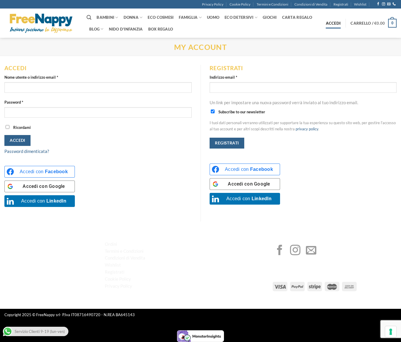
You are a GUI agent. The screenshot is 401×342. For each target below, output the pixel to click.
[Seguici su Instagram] (383, 4)
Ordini (111, 244)
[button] (374, 23)
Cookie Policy (240, 4)
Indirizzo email (231, 77)
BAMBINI (105, 17)
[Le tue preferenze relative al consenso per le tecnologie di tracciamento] (390, 331)
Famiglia (188, 17)
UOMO (213, 17)
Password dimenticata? (26, 151)
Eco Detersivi (239, 17)
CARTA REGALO (297, 17)
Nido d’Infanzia (126, 29)
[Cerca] (89, 17)
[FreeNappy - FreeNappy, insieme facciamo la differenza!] (41, 23)
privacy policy (307, 129)
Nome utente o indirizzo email (39, 77)
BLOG (94, 29)
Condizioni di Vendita (310, 4)
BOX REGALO (160, 29)
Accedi (17, 140)
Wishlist (360, 4)
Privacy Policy (212, 4)
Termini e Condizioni (272, 4)
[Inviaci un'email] (388, 4)
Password (21, 102)
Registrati (340, 4)
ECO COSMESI (160, 17)
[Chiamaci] (394, 4)
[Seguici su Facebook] (378, 4)
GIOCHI (270, 17)
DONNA (131, 17)
